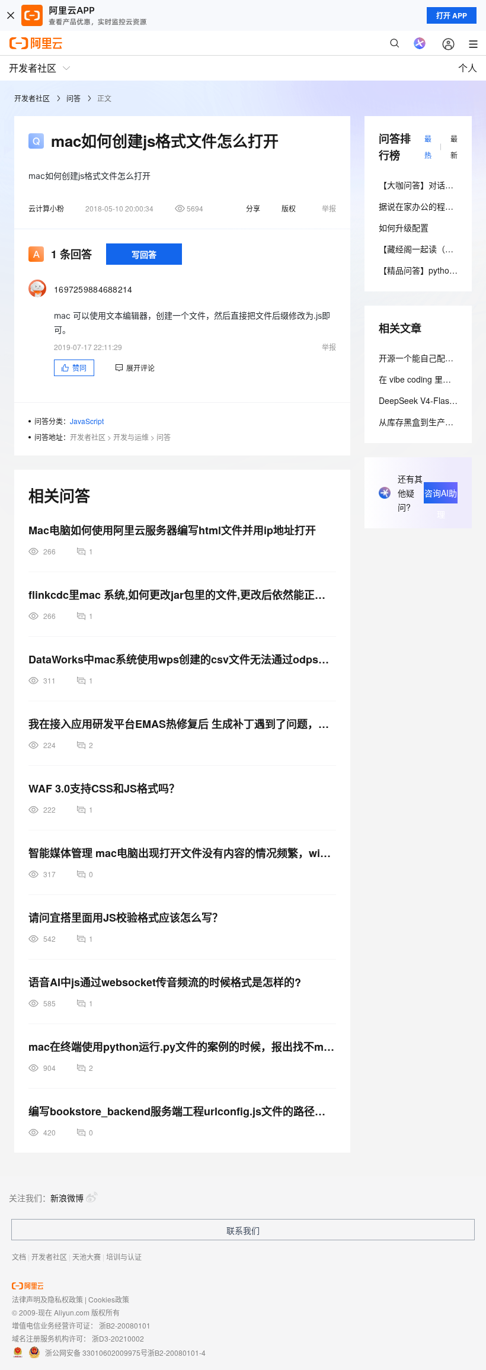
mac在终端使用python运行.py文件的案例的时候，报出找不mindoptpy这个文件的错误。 (182, 1046)
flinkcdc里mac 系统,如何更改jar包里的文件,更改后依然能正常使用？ (182, 594)
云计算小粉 (46, 208)
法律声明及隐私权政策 (47, 1299)
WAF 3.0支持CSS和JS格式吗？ (104, 788)
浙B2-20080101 (125, 1325)
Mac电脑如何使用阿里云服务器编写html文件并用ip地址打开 (172, 530)
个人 (467, 68)
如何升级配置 (404, 227)
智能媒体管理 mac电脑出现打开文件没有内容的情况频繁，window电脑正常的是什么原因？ (182, 853)
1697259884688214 (93, 289)
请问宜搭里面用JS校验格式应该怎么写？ (125, 917)
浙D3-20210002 (118, 1338)
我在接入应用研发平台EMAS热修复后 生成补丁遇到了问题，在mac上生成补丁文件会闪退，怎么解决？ (182, 723)
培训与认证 (124, 1257)
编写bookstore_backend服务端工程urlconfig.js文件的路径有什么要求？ (182, 1111)
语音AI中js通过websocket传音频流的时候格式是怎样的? (164, 982)
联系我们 (243, 1230)
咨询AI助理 (440, 495)
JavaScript (87, 421)
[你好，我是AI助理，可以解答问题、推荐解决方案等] (419, 43)
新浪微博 (67, 1198)
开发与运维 (131, 437)
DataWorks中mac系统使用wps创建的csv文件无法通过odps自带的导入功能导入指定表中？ (182, 659)
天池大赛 (86, 1257)
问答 (73, 98)
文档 (19, 1257)
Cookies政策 (108, 1299)
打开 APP (451, 15)
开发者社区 (32, 98)
